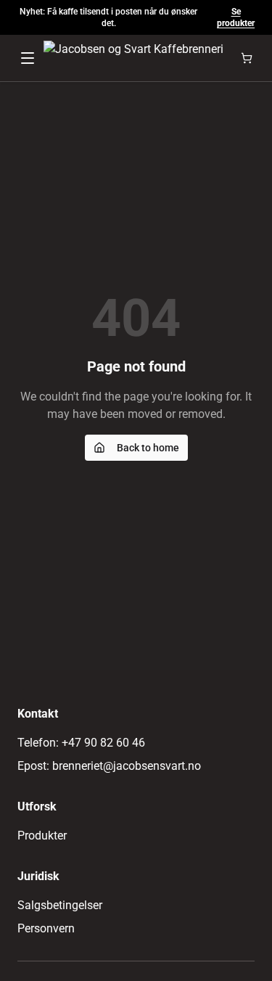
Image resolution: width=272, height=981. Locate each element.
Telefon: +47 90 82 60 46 (81, 743)
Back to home (148, 447)
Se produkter (236, 17)
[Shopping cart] (246, 58)
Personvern (46, 928)
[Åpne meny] (28, 58)
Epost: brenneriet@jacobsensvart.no (109, 766)
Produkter (42, 835)
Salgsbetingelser (59, 905)
